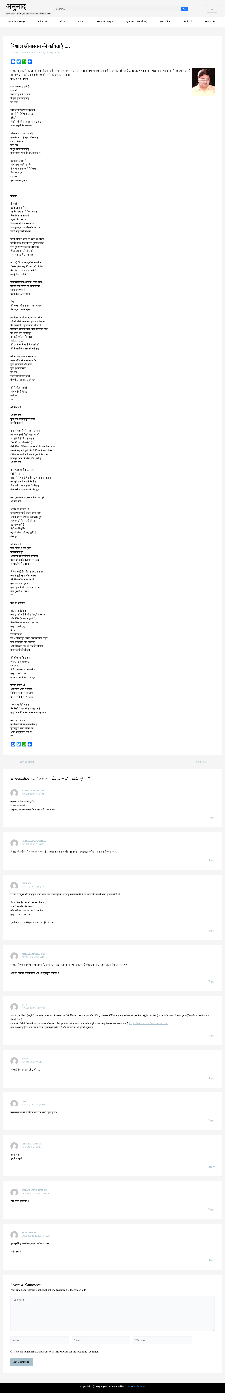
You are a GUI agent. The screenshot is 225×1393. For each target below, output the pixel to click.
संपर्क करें (188, 21)
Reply (211, 818)
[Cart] (212, 9)
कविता (63, 21)
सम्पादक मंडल (210, 21)
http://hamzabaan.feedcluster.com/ (148, 1023)
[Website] (162, 1341)
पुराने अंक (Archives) (136, 21)
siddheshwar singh (33, 791)
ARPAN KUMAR (29, 1233)
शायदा (24, 1101)
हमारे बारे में (165, 21)
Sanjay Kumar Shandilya (35, 1190)
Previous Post (24, 762)
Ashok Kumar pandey (33, 954)
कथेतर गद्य (42, 21)
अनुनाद (16, 8)
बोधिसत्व (25, 1059)
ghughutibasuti (31, 1144)
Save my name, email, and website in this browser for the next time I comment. (57, 1352)
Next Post (203, 762)
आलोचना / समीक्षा (16, 21)
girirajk (26, 884)
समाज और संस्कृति (105, 21)
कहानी (81, 21)
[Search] (184, 9)
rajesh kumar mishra (34, 841)
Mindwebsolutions (134, 1387)
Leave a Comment (20, 53)
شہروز (25, 1005)
